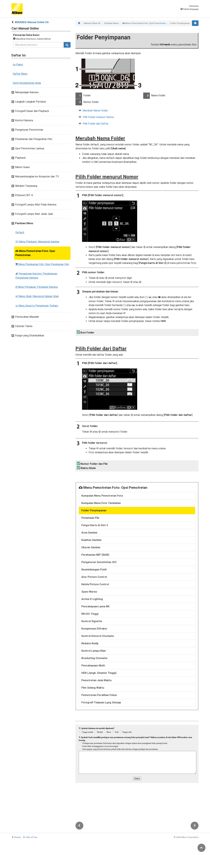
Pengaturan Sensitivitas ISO (98, 562)
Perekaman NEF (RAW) (95, 554)
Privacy (17, 837)
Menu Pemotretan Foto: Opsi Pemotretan (35, 253)
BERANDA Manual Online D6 (32, 22)
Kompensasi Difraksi (94, 628)
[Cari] (67, 45)
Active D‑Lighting (92, 599)
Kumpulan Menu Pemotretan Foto (102, 495)
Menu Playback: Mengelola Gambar (37, 241)
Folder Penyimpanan (93, 510)
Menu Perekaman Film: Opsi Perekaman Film (42, 264)
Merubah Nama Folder (95, 110)
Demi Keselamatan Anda (27, 83)
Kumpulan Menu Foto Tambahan (101, 503)
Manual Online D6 (92, 23)
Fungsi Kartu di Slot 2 (94, 525)
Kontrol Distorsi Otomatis (97, 636)
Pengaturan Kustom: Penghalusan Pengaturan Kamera (36, 275)
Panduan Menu (111, 23)
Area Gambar (89, 532)
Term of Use (31, 837)
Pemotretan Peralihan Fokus (99, 695)
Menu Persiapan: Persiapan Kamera (36, 287)
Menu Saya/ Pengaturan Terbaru (36, 305)
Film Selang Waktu (92, 687)
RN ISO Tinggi (89, 613)
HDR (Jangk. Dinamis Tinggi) (98, 672)
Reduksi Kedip (89, 643)
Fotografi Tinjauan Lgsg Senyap (101, 702)
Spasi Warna (89, 591)
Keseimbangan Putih (94, 569)
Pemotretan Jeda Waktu (96, 680)
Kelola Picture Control (95, 584)
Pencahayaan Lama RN (95, 606)
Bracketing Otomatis (94, 658)
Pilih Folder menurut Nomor (98, 117)
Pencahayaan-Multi (93, 665)
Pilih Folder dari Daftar (95, 123)
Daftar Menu (20, 73)
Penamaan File (90, 517)
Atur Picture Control (94, 576)
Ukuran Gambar (91, 547)
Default (19, 232)
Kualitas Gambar (91, 540)
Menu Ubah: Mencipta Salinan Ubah (37, 296)
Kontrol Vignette (91, 621)
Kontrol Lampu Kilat (93, 650)
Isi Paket (18, 64)
